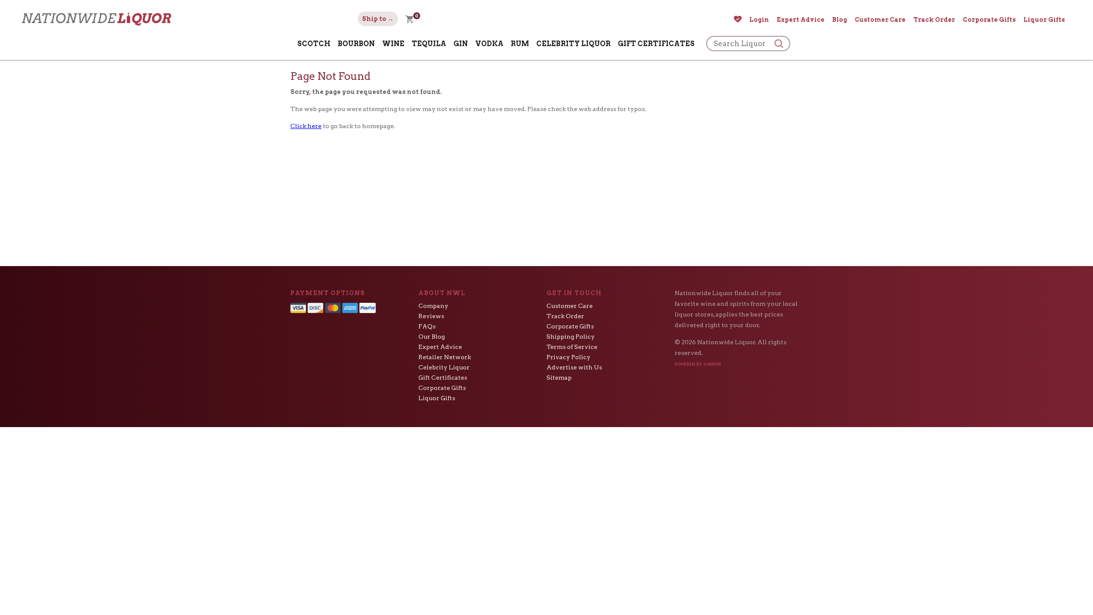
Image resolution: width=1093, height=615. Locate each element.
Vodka (489, 44)
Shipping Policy (570, 337)
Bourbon (356, 44)
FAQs (426, 326)
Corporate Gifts (989, 19)
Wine (393, 44)
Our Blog (431, 337)
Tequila (429, 44)
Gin (460, 44)
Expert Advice (800, 19)
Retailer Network (444, 357)
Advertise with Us (574, 367)
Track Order (934, 19)
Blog (839, 19)
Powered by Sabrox (698, 364)
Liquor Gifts (1044, 19)
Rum (520, 44)
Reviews (431, 316)
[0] (409, 18)
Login (759, 19)
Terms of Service (571, 347)
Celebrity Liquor (573, 44)
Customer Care (880, 19)
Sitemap (559, 378)
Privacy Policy (568, 357)
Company (433, 306)
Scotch (313, 44)
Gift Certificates (656, 44)
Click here (305, 126)
